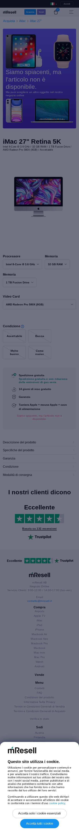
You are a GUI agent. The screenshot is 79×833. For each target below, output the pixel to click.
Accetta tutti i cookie (39, 823)
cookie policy (57, 803)
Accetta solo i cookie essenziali (39, 813)
